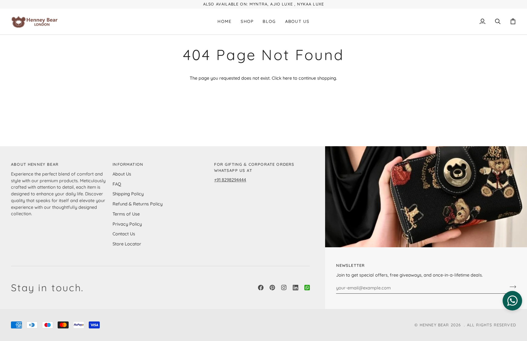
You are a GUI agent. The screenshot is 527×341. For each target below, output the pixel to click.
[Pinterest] (272, 287)
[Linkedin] (295, 287)
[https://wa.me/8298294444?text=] (307, 287)
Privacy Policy (127, 224)
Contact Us (124, 234)
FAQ (117, 184)
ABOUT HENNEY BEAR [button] (35, 164)
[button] (247, 22)
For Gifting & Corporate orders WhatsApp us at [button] (254, 167)
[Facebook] (261, 287)
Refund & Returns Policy (138, 204)
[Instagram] (284, 287)
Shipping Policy (128, 194)
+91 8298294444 (230, 180)
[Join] (511, 287)
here (287, 78)
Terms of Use (126, 214)
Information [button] (128, 164)
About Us (122, 174)
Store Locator (127, 244)
